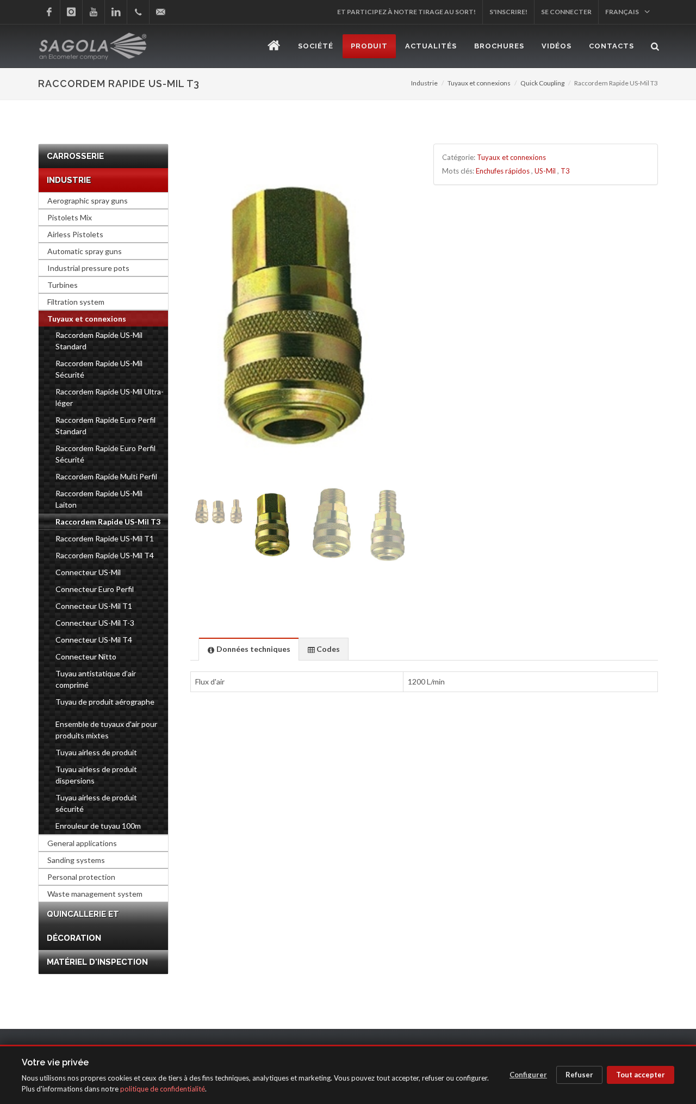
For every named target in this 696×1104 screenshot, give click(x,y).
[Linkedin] (116, 12)
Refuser (579, 1074)
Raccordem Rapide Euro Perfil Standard (105, 425)
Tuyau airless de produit (96, 752)
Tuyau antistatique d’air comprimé (95, 679)
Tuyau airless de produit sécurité (96, 803)
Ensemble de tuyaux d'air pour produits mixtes (106, 729)
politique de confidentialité (162, 1088)
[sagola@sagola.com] (160, 12)
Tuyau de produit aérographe (104, 701)
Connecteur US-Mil (88, 572)
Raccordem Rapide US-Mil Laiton (98, 499)
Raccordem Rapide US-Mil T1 (104, 538)
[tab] (248, 649)
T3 (565, 170)
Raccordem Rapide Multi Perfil (106, 476)
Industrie (424, 83)
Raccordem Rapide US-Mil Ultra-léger (109, 397)
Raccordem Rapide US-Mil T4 (104, 555)
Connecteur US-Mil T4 (93, 639)
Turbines (62, 284)
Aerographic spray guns (87, 200)
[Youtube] (93, 12)
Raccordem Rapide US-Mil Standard (98, 340)
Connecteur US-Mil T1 (93, 605)
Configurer (528, 1074)
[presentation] (249, 649)
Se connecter (566, 12)
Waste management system (94, 893)
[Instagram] (71, 12)
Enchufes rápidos (503, 170)
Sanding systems (76, 860)
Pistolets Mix (69, 217)
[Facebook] (49, 12)
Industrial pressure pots (88, 268)
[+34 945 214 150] (138, 12)
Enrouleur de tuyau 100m (98, 825)
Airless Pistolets (75, 234)
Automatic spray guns (84, 251)
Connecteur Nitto (85, 656)
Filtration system (75, 301)
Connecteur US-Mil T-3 (94, 622)
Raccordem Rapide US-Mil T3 (107, 521)
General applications (82, 843)
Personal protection (81, 876)
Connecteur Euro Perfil (94, 589)
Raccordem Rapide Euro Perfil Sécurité (105, 453)
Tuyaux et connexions (479, 83)
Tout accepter (640, 1074)
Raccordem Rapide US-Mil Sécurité (98, 369)
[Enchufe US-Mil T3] (302, 313)
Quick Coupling (542, 83)
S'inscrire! (508, 12)
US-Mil (545, 170)
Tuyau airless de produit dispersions (96, 774)
